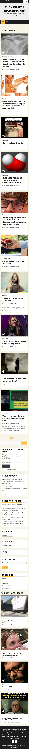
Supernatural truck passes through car (12, 479)
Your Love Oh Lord (7, 486)
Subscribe (6, 466)
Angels (4, 375)
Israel (11, 738)
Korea (21, 735)
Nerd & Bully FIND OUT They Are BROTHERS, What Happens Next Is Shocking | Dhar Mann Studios (14, 221)
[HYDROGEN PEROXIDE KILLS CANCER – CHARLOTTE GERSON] (14, 162)
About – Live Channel (9, 514)
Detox (3, 338)
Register (4, 578)
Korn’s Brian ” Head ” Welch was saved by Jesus (14, 342)
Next (17, 438)
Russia (24, 733)
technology (4, 295)
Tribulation (4, 258)
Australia (15, 735)
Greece (10, 735)
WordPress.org (6, 588)
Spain (17, 736)
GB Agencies (18, 731)
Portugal (12, 736)
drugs (7, 338)
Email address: (6, 563)
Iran (25, 735)
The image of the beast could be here (12, 299)
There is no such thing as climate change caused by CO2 (13, 418)
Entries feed (5, 583)
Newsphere (23, 745)
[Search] (27, 21)
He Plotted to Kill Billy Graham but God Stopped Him (13, 719)
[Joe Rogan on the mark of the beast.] (14, 245)
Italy (25, 736)
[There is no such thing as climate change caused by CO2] (14, 400)
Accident (4, 618)
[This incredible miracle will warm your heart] (14, 363)
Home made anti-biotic (12, 143)
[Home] (3, 22)
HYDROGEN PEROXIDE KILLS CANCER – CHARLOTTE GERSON (12, 180)
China (8, 733)
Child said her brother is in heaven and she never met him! (13, 654)
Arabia (3, 736)
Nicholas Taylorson (15, 69)
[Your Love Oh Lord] (14, 672)
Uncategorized (5, 140)
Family (3, 214)
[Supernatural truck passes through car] (14, 606)
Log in (3, 581)
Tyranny (9, 258)
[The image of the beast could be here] (14, 282)
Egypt (7, 736)
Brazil (12, 733)
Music (3, 684)
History (24, 729)
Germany (4, 735)
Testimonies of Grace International (11, 729)
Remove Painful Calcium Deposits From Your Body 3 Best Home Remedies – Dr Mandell (14, 63)
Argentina (18, 733)
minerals (10, 56)
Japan (4, 733)
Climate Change (6, 413)
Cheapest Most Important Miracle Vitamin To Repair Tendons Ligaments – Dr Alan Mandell (14, 104)
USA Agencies (10, 731)
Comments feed (6, 586)
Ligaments (4, 56)
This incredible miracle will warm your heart (14, 380)
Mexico (17, 738)
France (25, 731)
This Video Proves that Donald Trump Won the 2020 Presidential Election (13, 523)
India (22, 736)
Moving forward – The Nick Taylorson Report (14, 513)
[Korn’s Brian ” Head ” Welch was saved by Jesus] (14, 325)
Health (3, 731)
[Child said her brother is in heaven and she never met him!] (14, 639)
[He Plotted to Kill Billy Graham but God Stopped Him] (14, 703)
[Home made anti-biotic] (14, 127)
